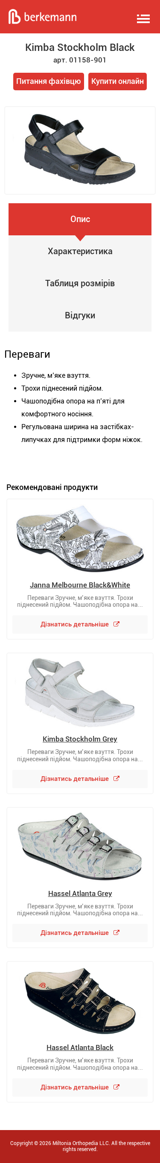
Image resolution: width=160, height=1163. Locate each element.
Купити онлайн (117, 81)
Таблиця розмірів (80, 283)
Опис (80, 219)
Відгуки (80, 315)
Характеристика (80, 251)
